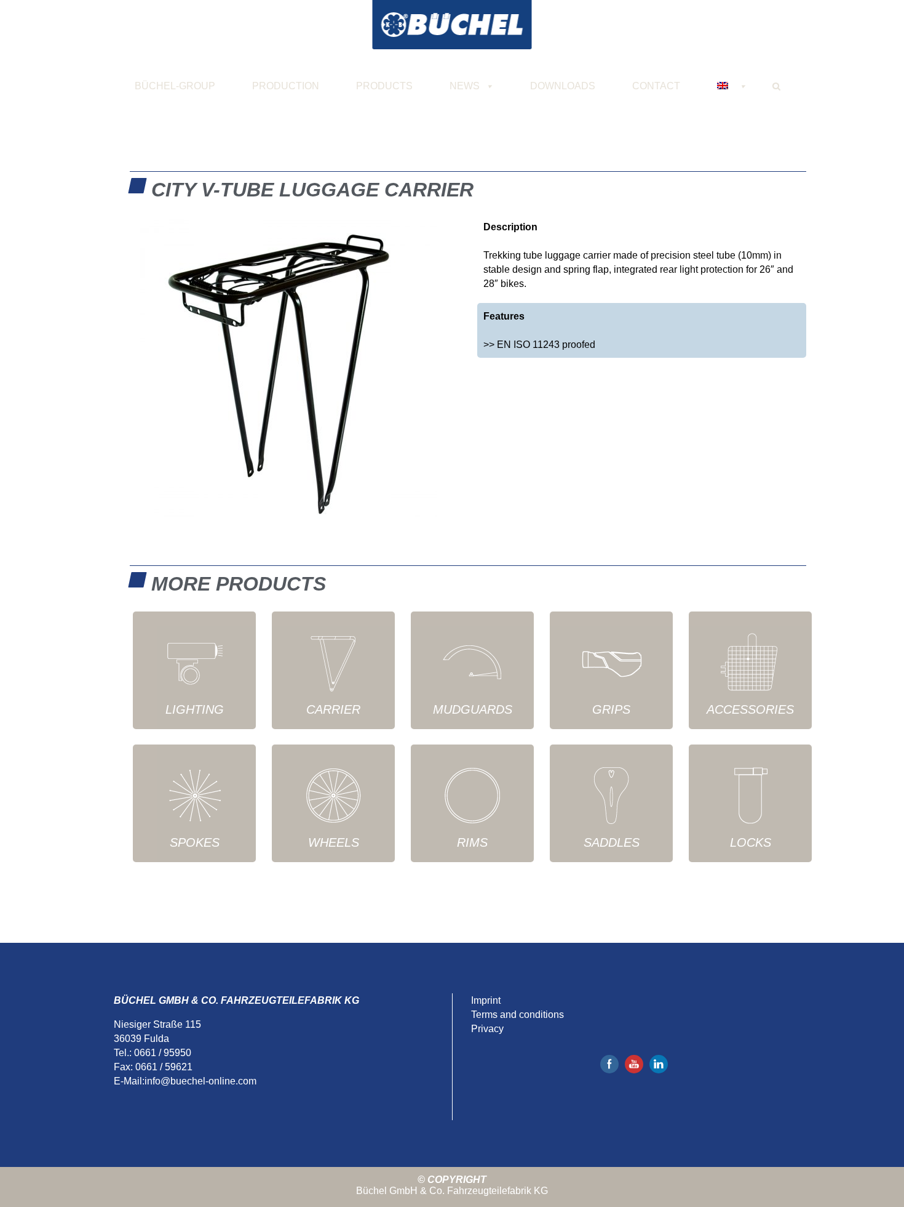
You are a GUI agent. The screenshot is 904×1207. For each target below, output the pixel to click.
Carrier (333, 709)
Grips (611, 709)
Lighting (194, 709)
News (465, 86)
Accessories (750, 709)
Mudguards (472, 709)
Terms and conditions (517, 1014)
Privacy (487, 1028)
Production (285, 86)
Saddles (612, 842)
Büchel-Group (175, 86)
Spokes (195, 842)
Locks (750, 842)
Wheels (333, 842)
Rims (472, 842)
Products (384, 86)
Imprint (486, 1000)
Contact (656, 86)
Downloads (562, 86)
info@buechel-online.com (200, 1081)
